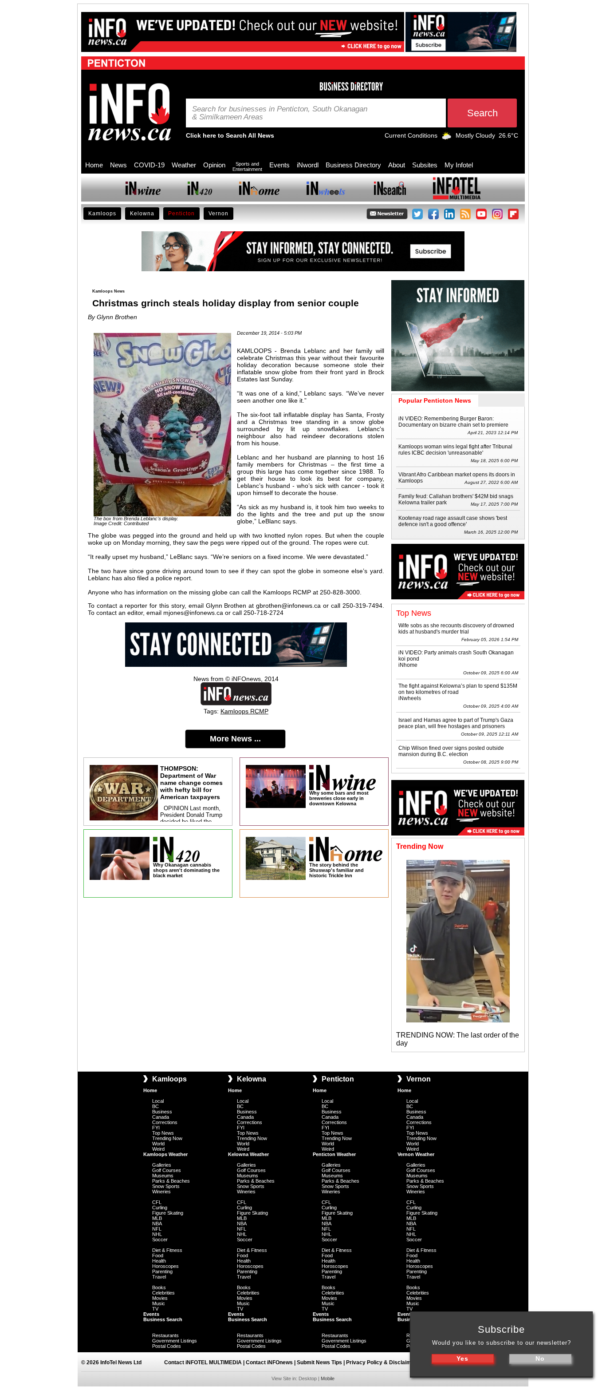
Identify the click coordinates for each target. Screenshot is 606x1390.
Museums (162, 1175)
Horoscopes (165, 1266)
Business (162, 1111)
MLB (157, 1218)
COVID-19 (149, 165)
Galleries (161, 1165)
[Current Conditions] (446, 137)
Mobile (327, 1378)
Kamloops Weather (165, 1154)
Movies (160, 1298)
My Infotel (459, 165)
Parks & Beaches (171, 1181)
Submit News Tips (319, 1362)
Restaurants (165, 1335)
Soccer (160, 1239)
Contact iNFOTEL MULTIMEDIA (203, 1362)
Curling (159, 1207)
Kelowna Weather (248, 1154)
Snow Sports (166, 1186)
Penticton (181, 213)
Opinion (214, 165)
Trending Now (167, 1138)
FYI (156, 1127)
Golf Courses (166, 1170)
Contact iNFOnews (269, 1362)
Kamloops (102, 213)
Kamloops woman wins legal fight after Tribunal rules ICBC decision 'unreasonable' (455, 450)
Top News (163, 1133)
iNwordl (308, 165)
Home (94, 165)
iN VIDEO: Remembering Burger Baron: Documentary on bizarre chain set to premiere (453, 422)
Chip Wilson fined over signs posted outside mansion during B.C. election (451, 751)
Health (159, 1260)
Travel (159, 1276)
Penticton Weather (334, 1154)
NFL (156, 1229)
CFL (156, 1202)
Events (279, 165)
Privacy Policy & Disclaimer (381, 1362)
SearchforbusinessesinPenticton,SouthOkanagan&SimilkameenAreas (279, 113)
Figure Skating (167, 1213)
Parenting (162, 1271)
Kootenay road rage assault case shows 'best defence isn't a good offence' (452, 521)
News (118, 165)
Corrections (164, 1122)
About (396, 165)
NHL (157, 1234)
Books (159, 1287)
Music (158, 1303)
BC (155, 1106)
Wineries (161, 1191)
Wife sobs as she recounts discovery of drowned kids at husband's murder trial (456, 628)
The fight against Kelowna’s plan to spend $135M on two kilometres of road (457, 689)
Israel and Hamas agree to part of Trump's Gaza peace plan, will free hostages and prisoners (455, 723)
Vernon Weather (415, 1154)
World (158, 1143)
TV (155, 1308)
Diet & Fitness (167, 1250)
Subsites (424, 165)
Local (158, 1101)
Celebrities (163, 1292)
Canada (160, 1117)
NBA (157, 1223)
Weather (184, 165)
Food (157, 1255)
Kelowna (142, 213)
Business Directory (353, 165)
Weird (158, 1149)
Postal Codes (166, 1346)
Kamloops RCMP (244, 711)
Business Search (162, 1319)
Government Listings (174, 1340)
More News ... (235, 738)
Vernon (218, 213)
